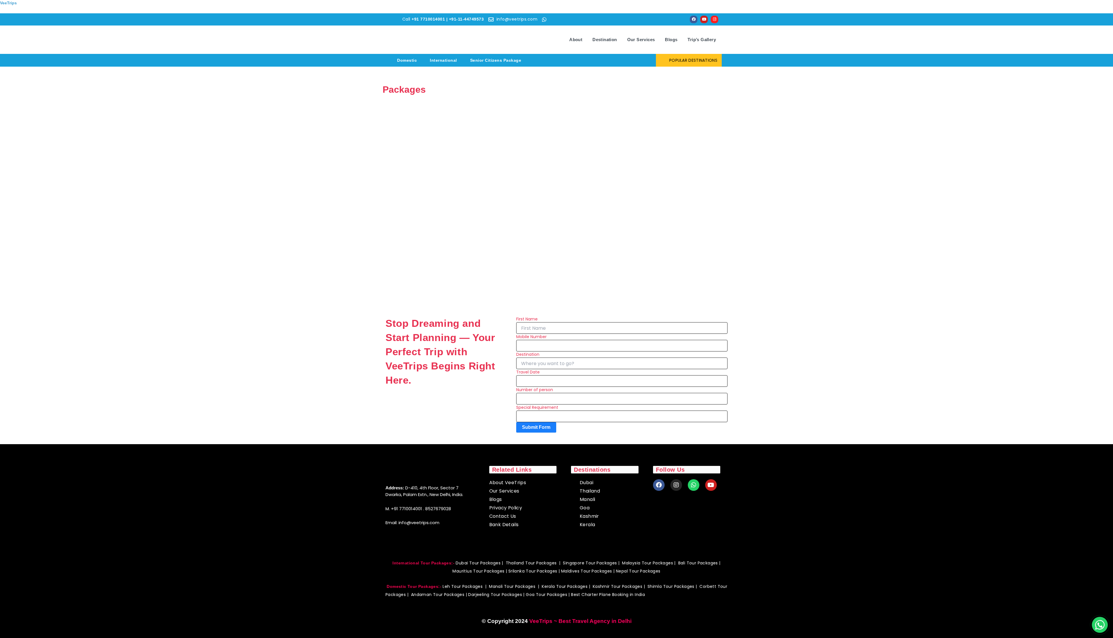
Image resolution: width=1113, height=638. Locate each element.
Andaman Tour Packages (437, 594)
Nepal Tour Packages (638, 571)
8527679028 (438, 509)
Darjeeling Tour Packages (495, 594)
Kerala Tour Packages (565, 586)
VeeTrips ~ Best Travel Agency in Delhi (580, 621)
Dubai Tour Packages (478, 563)
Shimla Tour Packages (671, 586)
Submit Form (536, 427)
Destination (604, 39)
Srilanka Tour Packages (532, 571)
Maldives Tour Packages (586, 571)
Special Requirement (537, 407)
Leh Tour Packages (463, 586)
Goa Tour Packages (546, 594)
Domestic (407, 60)
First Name (527, 319)
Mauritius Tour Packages (478, 571)
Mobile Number (531, 337)
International (443, 60)
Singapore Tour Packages (590, 563)
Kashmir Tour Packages (617, 586)
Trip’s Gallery (702, 39)
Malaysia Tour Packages (647, 563)
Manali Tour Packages (512, 586)
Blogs (671, 39)
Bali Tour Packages (698, 563)
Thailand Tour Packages (531, 563)
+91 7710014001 (406, 509)
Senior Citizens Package (495, 60)
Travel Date (528, 372)
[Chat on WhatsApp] (1100, 625)
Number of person (534, 390)
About (575, 39)
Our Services (641, 39)
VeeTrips (8, 3)
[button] (408, 60)
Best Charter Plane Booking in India (608, 594)
